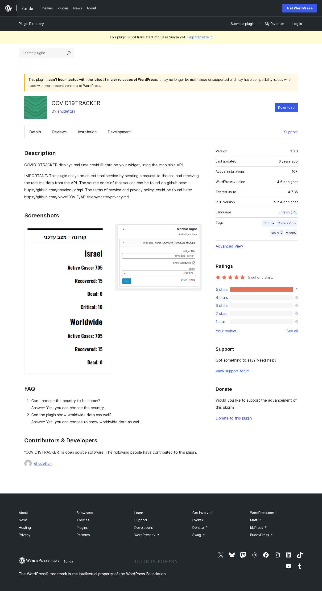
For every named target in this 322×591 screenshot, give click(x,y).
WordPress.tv (146, 535)
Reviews (59, 132)
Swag (198, 535)
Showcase (85, 513)
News (23, 520)
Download (286, 107)
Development (119, 132)
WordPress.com (264, 513)
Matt (255, 520)
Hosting (25, 528)
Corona (269, 223)
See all (292, 331)
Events (197, 520)
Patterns (83, 535)
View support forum (233, 371)
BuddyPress (261, 535)
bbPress (258, 528)
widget (291, 232)
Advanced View (229, 246)
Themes (83, 520)
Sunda (68, 561)
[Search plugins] (69, 53)
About (23, 513)
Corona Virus (287, 223)
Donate (200, 528)
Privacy (24, 535)
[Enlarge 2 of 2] (195, 230)
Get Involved (202, 513)
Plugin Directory (31, 24)
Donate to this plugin (234, 418)
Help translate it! (200, 37)
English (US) (288, 212)
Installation (87, 132)
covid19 (276, 232)
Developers (143, 528)
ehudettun (66, 111)
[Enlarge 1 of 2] (105, 230)
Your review (226, 331)
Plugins (82, 528)
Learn (138, 513)
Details (35, 132)
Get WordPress (300, 8)
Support (291, 132)
